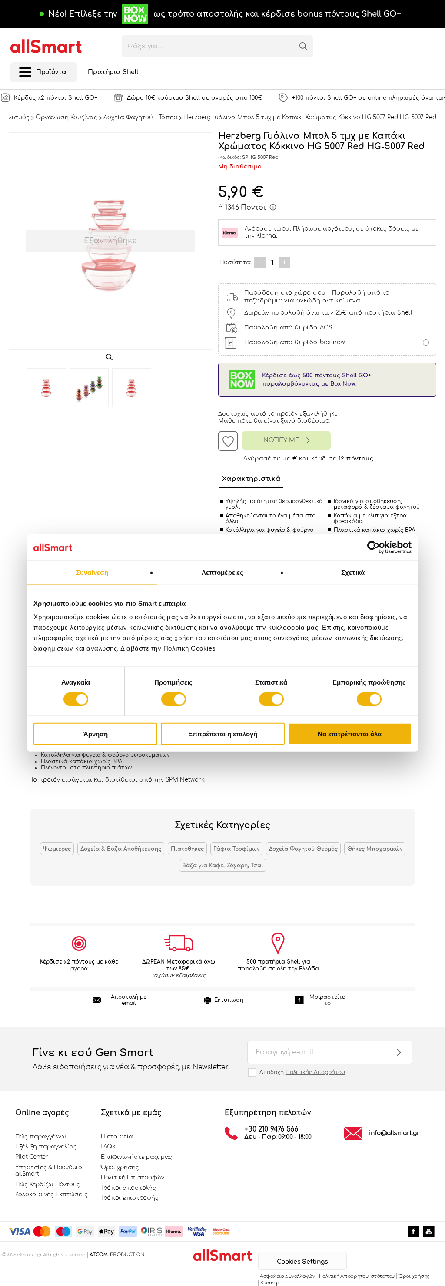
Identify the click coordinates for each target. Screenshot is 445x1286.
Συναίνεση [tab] (92, 572)
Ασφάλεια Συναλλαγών (287, 1276)
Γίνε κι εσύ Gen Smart (131, 1059)
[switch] (173, 699)
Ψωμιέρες (57, 849)
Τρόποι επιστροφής (130, 1198)
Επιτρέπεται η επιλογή (222, 734)
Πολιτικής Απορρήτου (315, 1072)
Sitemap (269, 1283)
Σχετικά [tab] (353, 572)
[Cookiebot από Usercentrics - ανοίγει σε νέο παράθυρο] (373, 547)
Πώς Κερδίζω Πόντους (47, 1185)
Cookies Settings (302, 1262)
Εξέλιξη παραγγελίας (46, 1147)
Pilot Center (31, 1157)
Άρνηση (95, 734)
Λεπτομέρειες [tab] (222, 572)
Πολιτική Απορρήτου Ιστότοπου (357, 1276)
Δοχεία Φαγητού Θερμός (303, 849)
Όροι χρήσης (120, 1168)
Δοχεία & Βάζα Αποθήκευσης (120, 849)
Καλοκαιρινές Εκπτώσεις (51, 1195)
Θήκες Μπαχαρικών (374, 849)
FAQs (108, 1147)
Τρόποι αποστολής (128, 1188)
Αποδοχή (302, 1072)
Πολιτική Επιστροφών (132, 1178)
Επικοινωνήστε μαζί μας (136, 1157)
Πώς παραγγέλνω (40, 1137)
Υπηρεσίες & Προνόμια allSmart (49, 1171)
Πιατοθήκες (187, 849)
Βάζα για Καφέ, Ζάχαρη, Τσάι (222, 866)
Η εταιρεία (117, 1137)
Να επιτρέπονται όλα (350, 734)
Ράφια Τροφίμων (236, 849)
